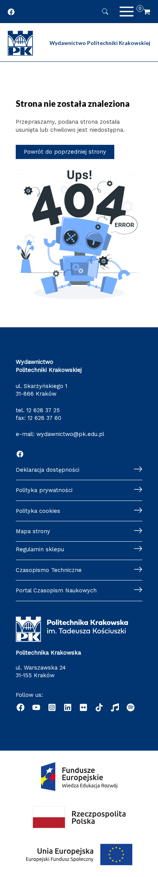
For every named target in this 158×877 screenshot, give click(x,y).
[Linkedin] (67, 707)
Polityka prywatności (44, 490)
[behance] (83, 707)
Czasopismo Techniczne (49, 570)
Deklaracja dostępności (47, 469)
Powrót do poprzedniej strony (65, 151)
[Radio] (115, 707)
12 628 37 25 (43, 410)
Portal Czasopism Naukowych (56, 590)
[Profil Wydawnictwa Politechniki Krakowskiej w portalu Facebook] (11, 11)
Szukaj (105, 11)
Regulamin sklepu (40, 549)
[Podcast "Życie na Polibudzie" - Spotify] (130, 707)
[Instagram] (52, 707)
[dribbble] (99, 707)
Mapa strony (33, 531)
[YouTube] (36, 707)
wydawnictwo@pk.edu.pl (70, 434)
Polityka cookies (38, 510)
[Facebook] (20, 454)
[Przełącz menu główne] (126, 11)
